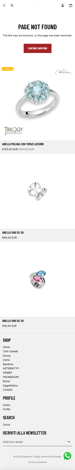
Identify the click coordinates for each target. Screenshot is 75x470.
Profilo (6, 409)
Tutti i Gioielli (10, 351)
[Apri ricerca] (12, 5)
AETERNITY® (11, 368)
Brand (6, 381)
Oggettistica (10, 385)
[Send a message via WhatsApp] (67, 456)
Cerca (6, 424)
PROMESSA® (11, 376)
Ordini (6, 405)
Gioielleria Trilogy (31, 456)
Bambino (8, 364)
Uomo (6, 359)
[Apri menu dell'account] (63, 5)
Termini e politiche (37, 462)
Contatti (7, 389)
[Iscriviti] (68, 441)
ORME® (7, 372)
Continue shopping (37, 48)
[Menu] (4, 5)
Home (6, 346)
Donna (7, 355)
